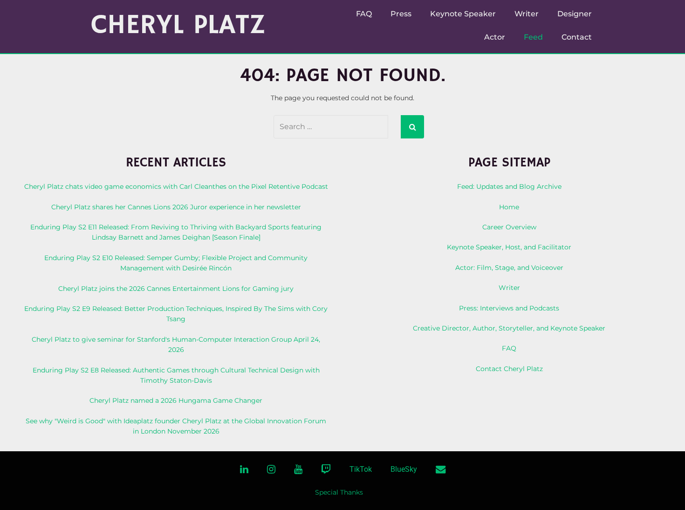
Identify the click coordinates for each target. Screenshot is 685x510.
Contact (577, 37)
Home (509, 207)
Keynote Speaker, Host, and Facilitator (509, 247)
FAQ (364, 13)
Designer (574, 13)
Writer (526, 13)
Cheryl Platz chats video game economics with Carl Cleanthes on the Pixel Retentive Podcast (176, 186)
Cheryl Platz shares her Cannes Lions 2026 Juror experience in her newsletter (176, 207)
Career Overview (509, 227)
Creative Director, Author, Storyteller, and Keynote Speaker (509, 328)
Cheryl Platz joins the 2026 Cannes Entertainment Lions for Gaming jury (176, 288)
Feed (533, 37)
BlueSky (403, 469)
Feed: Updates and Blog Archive (509, 186)
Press (400, 13)
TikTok (360, 469)
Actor (494, 37)
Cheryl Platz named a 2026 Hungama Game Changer (175, 400)
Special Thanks (339, 492)
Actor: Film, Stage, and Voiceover (509, 267)
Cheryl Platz (178, 25)
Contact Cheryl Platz (509, 369)
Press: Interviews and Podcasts (509, 308)
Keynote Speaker (463, 13)
